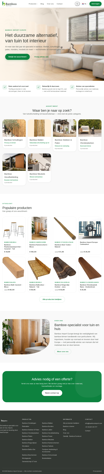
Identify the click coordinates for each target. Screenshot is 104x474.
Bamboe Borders (48, 426)
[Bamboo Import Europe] (9, 3)
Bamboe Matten (47, 423)
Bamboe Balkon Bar (28, 449)
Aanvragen (95, 4)
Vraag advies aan (41, 57)
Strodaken (25, 446)
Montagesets (26, 458)
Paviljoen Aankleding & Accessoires (49, 450)
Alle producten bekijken (52, 299)
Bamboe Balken (27, 439)
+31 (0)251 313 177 (91, 427)
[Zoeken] (77, 4)
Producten (33, 4)
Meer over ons (62, 352)
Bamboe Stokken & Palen (30, 430)
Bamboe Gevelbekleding (50, 433)
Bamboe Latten (47, 430)
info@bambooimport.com (93, 423)
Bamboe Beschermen (29, 455)
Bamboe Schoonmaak (49, 455)
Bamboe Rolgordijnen (29, 443)
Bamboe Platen (27, 436)
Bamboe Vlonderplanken (30, 433)
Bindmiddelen (46, 458)
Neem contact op (52, 393)
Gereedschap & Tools (29, 461)
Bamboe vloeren (68, 426)
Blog (42, 4)
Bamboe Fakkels (47, 446)
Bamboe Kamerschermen (50, 443)
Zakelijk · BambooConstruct (72, 436)
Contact (59, 4)
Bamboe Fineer (47, 436)
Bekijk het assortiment (17, 57)
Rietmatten (25, 426)
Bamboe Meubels (48, 439)
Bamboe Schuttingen (29, 423)
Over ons (50, 4)
